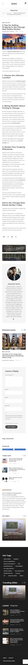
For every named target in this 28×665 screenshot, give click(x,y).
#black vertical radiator (9, 563)
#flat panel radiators (9, 568)
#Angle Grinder (7, 559)
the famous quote (20, 81)
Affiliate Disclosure (9, 660)
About (5, 658)
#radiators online (12, 575)
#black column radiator (9, 561)
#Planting (18, 573)
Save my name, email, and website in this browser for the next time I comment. (13, 417)
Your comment (9, 375)
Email (6, 397)
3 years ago (11, 360)
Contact (11, 658)
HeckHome (8, 490)
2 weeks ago (12, 634)
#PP (4, 575)
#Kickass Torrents (8, 571)
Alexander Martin (5, 31)
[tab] (6, 606)
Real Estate (9, 13)
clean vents (22, 180)
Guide (10, 247)
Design (17, 255)
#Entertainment (19, 566)
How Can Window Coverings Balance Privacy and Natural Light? (12, 494)
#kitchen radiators (19, 571)
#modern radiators (8, 573)
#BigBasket (16, 559)
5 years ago (6, 537)
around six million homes (14, 51)
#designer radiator (8, 566)
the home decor (16, 123)
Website (7, 405)
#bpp (19, 563)
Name (6, 389)
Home (3, 13)
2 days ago (12, 615)
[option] (14, 347)
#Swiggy (21, 575)
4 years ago (11, 31)
